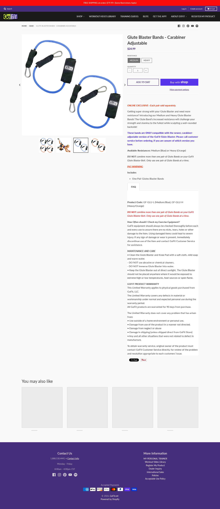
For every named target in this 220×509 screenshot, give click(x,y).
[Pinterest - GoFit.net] (188, 25)
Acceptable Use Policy (155, 478)
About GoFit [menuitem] (178, 16)
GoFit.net (114, 496)
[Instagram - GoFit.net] (183, 25)
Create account (196, 9)
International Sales (155, 472)
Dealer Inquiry (155, 468)
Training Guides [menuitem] (129, 16)
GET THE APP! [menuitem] (160, 16)
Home (24, 26)
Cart (212, 9)
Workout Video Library (155, 462)
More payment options (179, 89)
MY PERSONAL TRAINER (155, 458)
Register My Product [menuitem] (203, 16)
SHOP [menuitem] (79, 16)
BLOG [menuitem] (145, 16)
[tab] (133, 186)
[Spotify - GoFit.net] (197, 25)
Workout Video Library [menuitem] (102, 16)
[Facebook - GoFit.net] (179, 25)
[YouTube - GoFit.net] (192, 25)
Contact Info (73, 458)
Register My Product (155, 465)
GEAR (31, 26)
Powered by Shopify (110, 499)
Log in (184, 9)
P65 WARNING (135, 166)
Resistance (132, 56)
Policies (155, 475)
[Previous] (20, 85)
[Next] (124, 85)
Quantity (131, 67)
